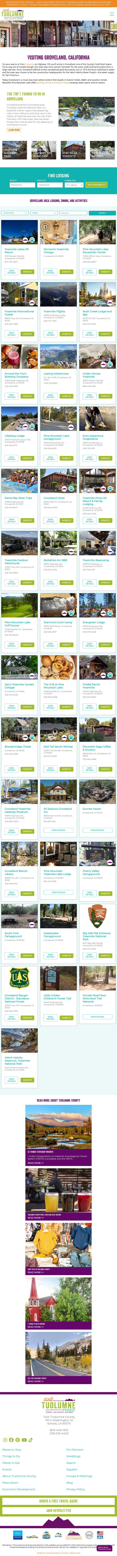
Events (7, 1469)
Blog (69, 1482)
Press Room (10, 1482)
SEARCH (102, 213)
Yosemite (29, 64)
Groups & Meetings (79, 1476)
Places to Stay (11, 1449)
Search (71, 1463)
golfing (40, 82)
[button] (103, 1548)
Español (71, 1469)
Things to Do (11, 1456)
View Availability (96, 185)
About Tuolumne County (19, 1476)
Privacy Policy (75, 1489)
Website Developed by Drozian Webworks (58, 1553)
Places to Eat (11, 1463)
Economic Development (18, 1489)
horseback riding (60, 82)
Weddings (73, 1456)
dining (48, 82)
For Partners (74, 1449)
